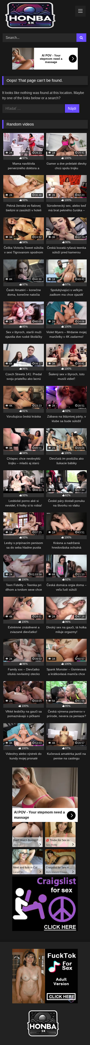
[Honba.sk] (37, 16)
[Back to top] (76, 1032)
